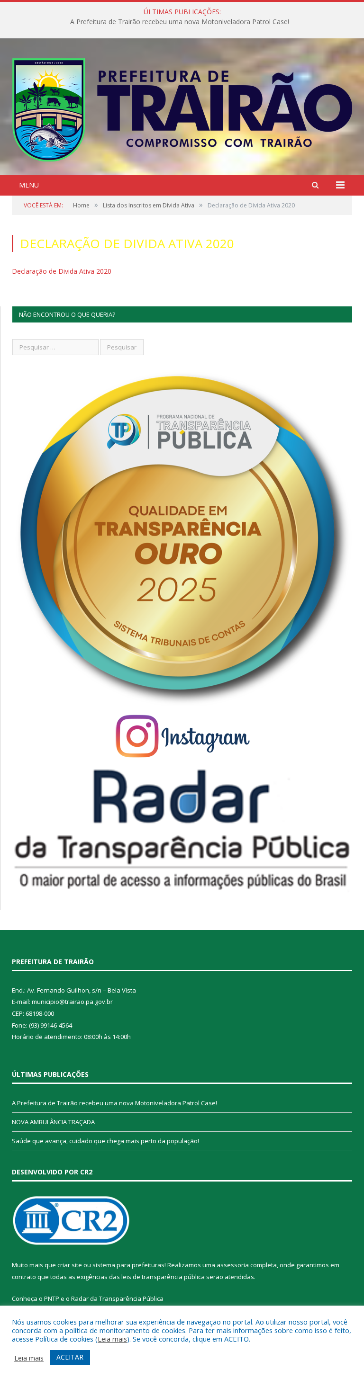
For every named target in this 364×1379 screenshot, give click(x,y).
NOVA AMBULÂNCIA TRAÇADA (179, 22)
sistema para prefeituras (128, 1265)
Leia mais (112, 1338)
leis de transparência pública (163, 1276)
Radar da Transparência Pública (117, 1298)
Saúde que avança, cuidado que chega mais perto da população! (105, 1141)
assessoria (233, 1265)
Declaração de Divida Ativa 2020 (61, 271)
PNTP (51, 1298)
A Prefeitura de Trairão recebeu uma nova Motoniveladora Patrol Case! (114, 1103)
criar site (69, 1265)
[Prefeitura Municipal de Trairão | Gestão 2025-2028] (182, 108)
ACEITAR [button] (69, 1356)
